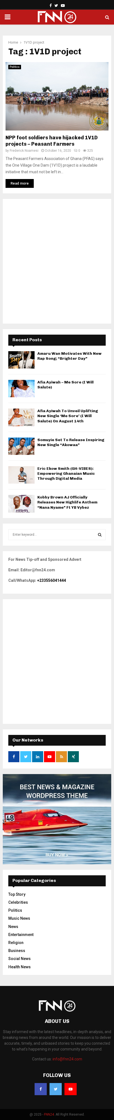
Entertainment (20, 934)
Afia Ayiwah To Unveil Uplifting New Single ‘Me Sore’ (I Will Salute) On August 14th (67, 416)
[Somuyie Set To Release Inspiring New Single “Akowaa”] (21, 446)
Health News (19, 967)
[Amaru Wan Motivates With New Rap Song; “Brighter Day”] (21, 360)
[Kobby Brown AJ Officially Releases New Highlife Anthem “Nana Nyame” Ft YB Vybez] (21, 503)
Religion (16, 942)
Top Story (16, 894)
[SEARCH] (100, 534)
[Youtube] (70, 1089)
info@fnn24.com (67, 1059)
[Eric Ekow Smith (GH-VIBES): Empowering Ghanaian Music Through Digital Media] (21, 475)
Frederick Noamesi (24, 151)
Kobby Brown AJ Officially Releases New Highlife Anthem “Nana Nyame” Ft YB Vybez (67, 502)
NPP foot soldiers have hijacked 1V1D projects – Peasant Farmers (52, 141)
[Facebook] (41, 1089)
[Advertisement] (57, 261)
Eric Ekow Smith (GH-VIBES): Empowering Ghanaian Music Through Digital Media (66, 473)
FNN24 (49, 1114)
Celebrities (18, 902)
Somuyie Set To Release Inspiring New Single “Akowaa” (70, 442)
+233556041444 (51, 580)
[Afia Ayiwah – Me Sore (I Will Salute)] (21, 388)
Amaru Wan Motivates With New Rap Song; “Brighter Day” (69, 356)
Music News (19, 918)
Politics (15, 66)
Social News (19, 958)
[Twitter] (56, 1089)
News (13, 926)
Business (16, 950)
